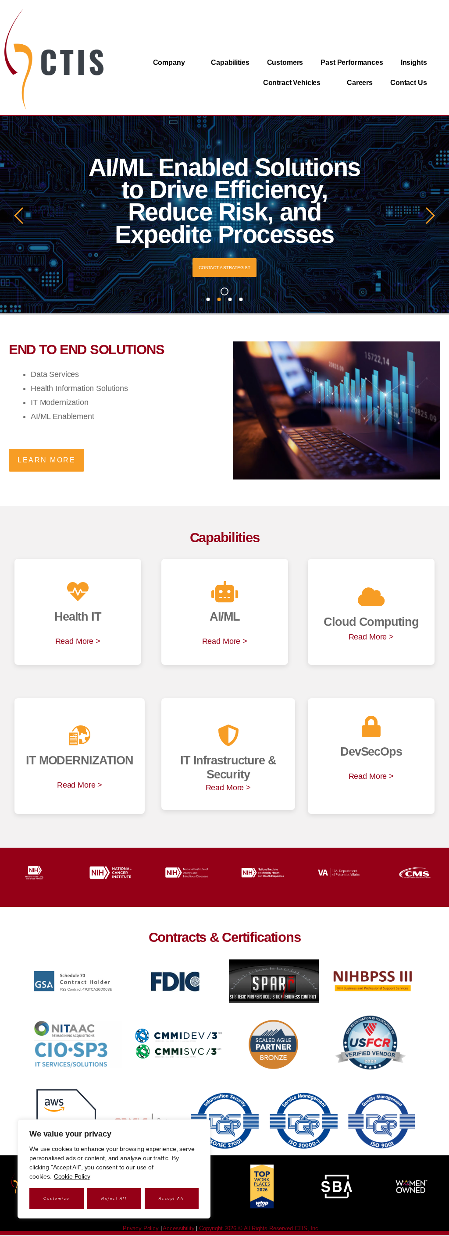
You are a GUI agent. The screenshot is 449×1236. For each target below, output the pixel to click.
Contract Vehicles (292, 82)
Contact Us (408, 82)
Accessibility (178, 1228)
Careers (360, 82)
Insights (414, 62)
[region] (114, 1168)
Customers (285, 62)
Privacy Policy (141, 1228)
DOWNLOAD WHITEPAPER (224, 267)
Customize (56, 1198)
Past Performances (352, 62)
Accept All (172, 1198)
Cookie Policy (72, 1176)
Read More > (77, 641)
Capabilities (230, 62)
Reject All (114, 1198)
